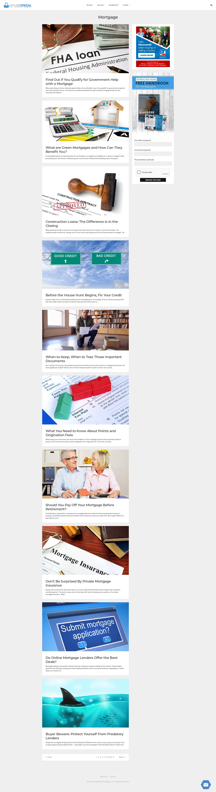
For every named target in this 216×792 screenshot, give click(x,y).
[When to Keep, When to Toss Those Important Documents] (85, 330)
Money (125, 5)
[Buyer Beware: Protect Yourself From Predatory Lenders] (85, 703)
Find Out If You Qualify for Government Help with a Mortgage (82, 82)
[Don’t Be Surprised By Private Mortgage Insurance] (85, 550)
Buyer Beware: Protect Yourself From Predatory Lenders (84, 736)
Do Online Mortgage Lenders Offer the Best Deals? (81, 660)
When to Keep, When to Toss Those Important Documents (84, 359)
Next (121, 757)
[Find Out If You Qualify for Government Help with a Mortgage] (85, 48)
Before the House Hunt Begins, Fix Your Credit (84, 295)
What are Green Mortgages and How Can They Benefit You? (84, 150)
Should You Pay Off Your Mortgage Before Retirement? (80, 507)
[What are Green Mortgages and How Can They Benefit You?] (85, 121)
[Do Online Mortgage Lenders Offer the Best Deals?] (85, 626)
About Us (104, 777)
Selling (100, 5)
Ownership (113, 5)
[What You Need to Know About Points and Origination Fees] (85, 400)
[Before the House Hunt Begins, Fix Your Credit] (85, 264)
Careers (113, 777)
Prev (50, 757)
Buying (90, 5)
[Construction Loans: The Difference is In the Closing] (85, 190)
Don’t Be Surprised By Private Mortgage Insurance (78, 583)
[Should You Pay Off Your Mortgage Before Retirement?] (85, 474)
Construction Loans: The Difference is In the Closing (82, 224)
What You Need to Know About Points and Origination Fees (81, 433)
